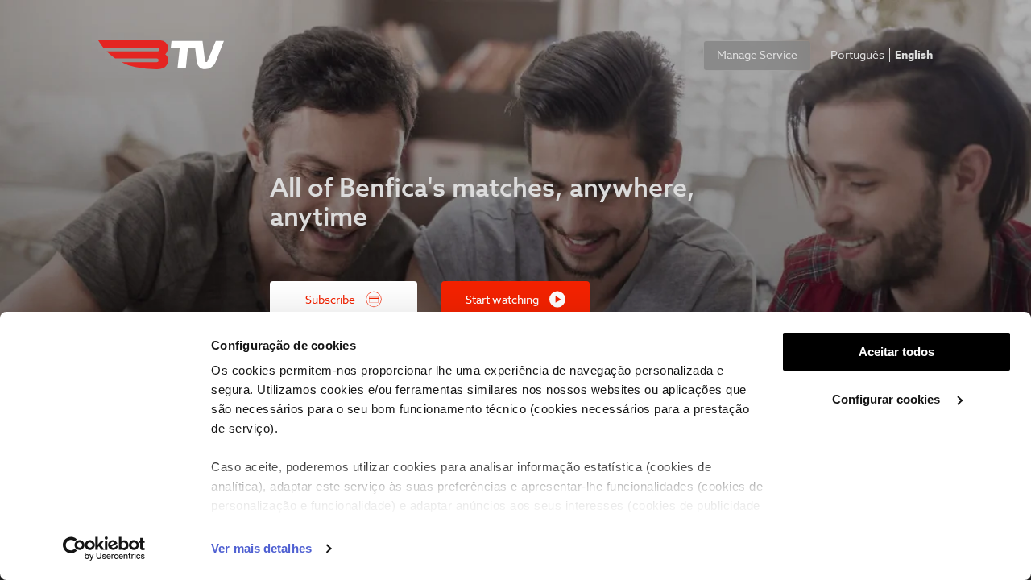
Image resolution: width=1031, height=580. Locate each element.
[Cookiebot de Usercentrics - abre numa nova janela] (104, 548)
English (914, 55)
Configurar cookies (887, 399)
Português (857, 55)
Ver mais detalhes (261, 548)
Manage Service (757, 55)
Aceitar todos (896, 351)
